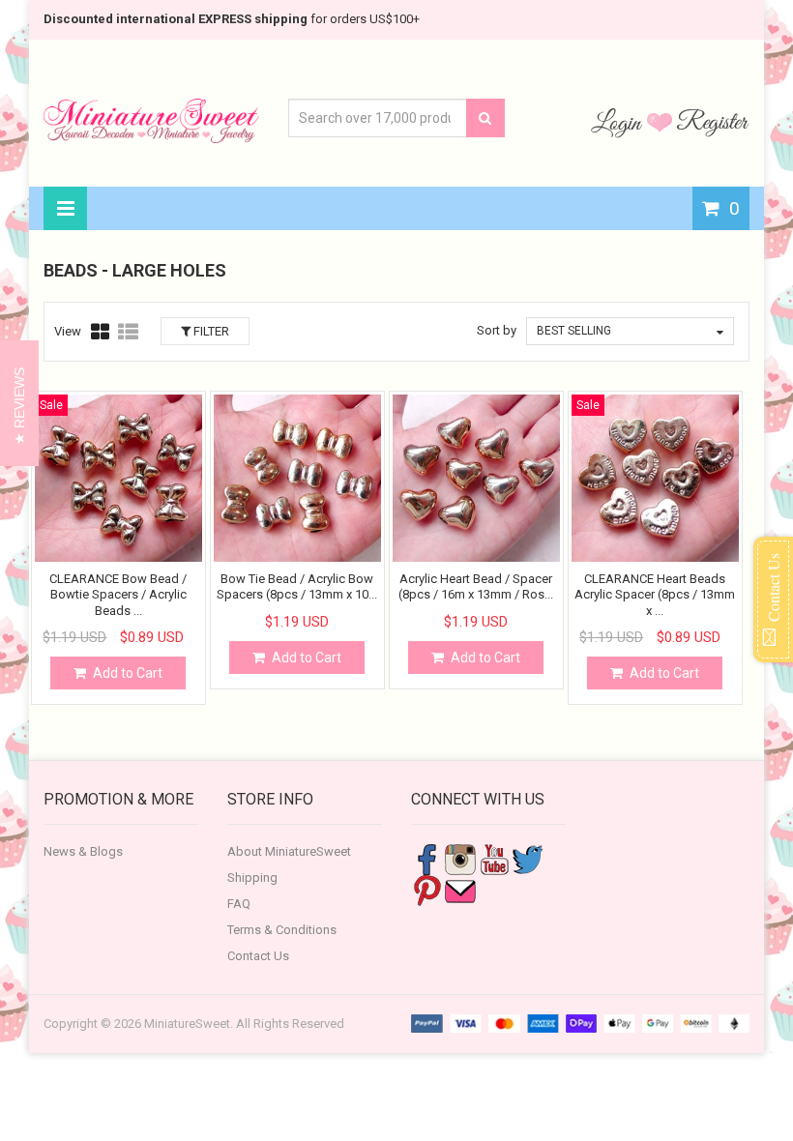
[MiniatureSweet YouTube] (494, 859)
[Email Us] (460, 890)
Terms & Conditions (282, 929)
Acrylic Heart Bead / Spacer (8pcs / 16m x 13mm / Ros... (475, 586)
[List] (128, 331)
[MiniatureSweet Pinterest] (426, 890)
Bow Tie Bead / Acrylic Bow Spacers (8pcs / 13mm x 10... (297, 586)
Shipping (252, 877)
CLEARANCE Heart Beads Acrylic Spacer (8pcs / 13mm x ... (654, 594)
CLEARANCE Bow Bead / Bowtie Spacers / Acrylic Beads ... (118, 594)
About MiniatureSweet (289, 851)
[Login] (619, 122)
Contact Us (258, 956)
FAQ (238, 903)
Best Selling (574, 330)
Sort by (496, 330)
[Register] (712, 122)
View (67, 331)
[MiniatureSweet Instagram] (460, 859)
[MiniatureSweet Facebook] (426, 859)
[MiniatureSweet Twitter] (528, 859)
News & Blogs (83, 851)
